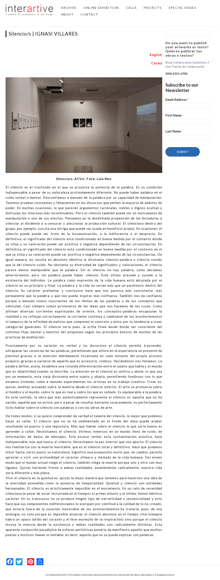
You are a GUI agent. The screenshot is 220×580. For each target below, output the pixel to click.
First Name (173, 115)
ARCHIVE (69, 7)
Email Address (176, 99)
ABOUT (67, 14)
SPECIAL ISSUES (182, 7)
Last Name (173, 131)
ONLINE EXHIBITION (101, 7)
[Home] (29, 9)
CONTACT (89, 14)
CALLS (131, 7)
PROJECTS (153, 7)
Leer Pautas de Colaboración (184, 66)
